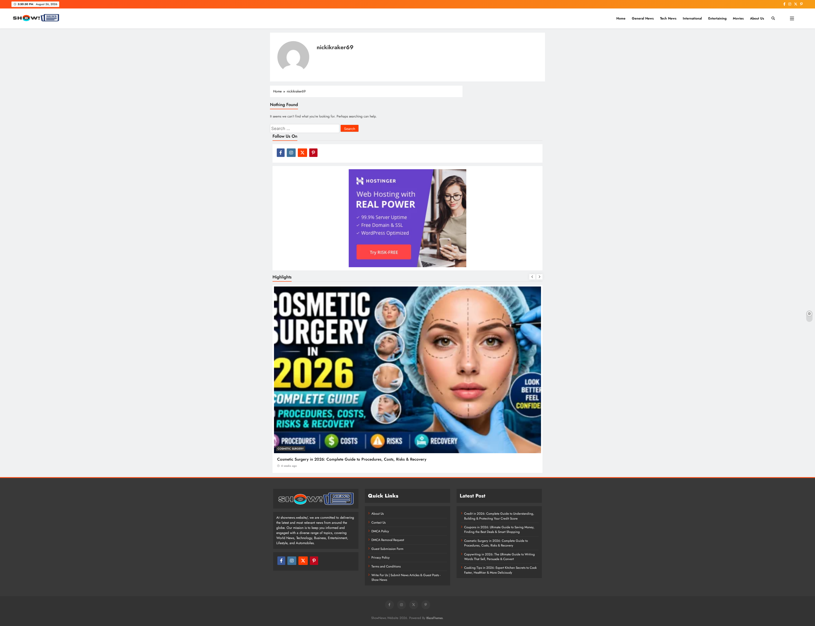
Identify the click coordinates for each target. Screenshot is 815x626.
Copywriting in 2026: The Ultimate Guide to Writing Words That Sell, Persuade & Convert (356, 459)
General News (643, 18)
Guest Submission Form (387, 548)
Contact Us (378, 522)
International (692, 18)
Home (620, 18)
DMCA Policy (380, 531)
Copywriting (287, 449)
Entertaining (717, 18)
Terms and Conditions (386, 566)
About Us (757, 18)
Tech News (668, 18)
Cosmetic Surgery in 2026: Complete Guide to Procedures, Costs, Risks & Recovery (496, 543)
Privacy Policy (380, 557)
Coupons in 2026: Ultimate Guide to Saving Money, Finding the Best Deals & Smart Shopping (499, 529)
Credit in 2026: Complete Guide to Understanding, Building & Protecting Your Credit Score (499, 516)
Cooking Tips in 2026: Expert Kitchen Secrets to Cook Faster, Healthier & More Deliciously (500, 570)
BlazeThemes (434, 618)
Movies (738, 18)
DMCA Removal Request (387, 540)
